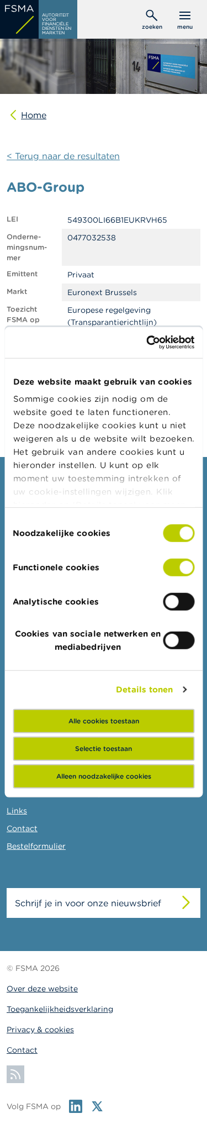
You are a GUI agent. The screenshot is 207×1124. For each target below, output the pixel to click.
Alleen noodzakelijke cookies (103, 775)
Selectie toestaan (103, 748)
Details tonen (144, 689)
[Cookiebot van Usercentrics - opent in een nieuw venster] (147, 342)
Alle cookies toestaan (103, 720)
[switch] (178, 567)
